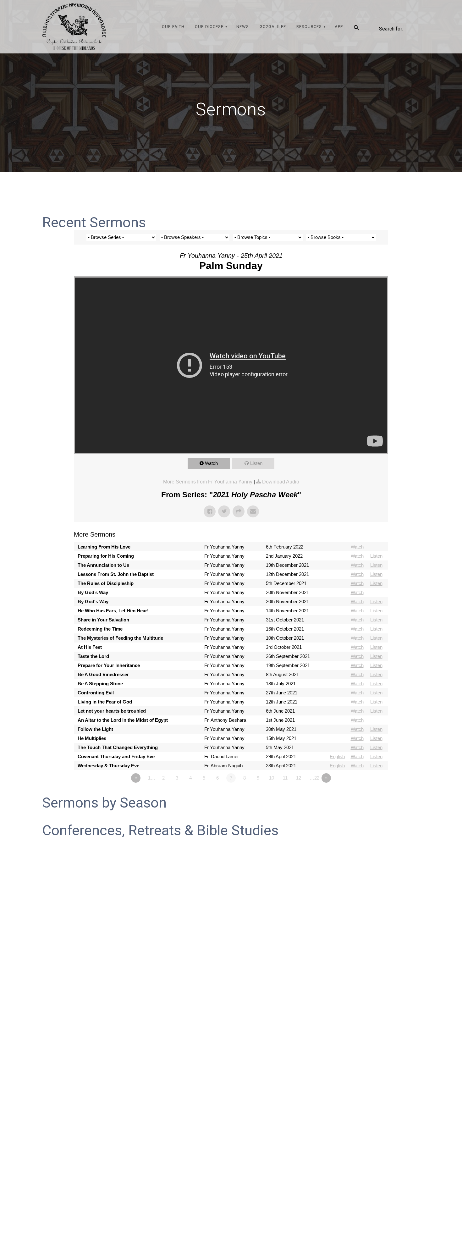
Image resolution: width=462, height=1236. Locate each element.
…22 (314, 778)
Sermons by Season (104, 802)
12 (298, 778)
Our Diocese (209, 26)
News (242, 26)
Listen (256, 463)
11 (285, 778)
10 (271, 778)
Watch (211, 463)
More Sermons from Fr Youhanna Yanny (208, 481)
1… (151, 778)
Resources (309, 26)
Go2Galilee (273, 26)
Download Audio (280, 481)
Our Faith (173, 26)
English (337, 756)
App (339, 26)
